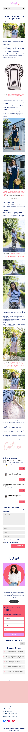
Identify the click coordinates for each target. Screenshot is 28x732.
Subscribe (14, 634)
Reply (22, 468)
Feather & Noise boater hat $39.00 (14, 257)
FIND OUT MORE (14, 601)
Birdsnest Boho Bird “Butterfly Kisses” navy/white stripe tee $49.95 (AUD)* (14, 193)
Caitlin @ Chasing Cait (11, 21)
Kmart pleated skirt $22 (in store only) (12, 365)
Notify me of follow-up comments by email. (13, 539)
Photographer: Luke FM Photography (14, 152)
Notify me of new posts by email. (11, 542)
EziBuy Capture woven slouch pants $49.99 (14, 256)
